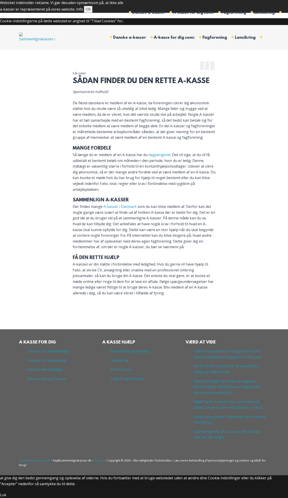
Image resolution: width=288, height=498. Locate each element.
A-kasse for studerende (47, 360)
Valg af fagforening (126, 378)
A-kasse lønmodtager (45, 369)
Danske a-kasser (148, 13)
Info (79, 9)
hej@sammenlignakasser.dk (72, 460)
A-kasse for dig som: (193, 13)
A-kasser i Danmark (120, 206)
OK (88, 9)
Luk (3, 494)
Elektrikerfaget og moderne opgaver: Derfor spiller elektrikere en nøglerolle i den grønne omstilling (227, 387)
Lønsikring (264, 13)
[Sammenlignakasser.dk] (37, 36)
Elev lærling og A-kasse (46, 378)
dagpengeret (159, 154)
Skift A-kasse (121, 369)
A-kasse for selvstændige (48, 351)
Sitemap (99, 460)
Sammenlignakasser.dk (35, 460)
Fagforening (234, 13)
